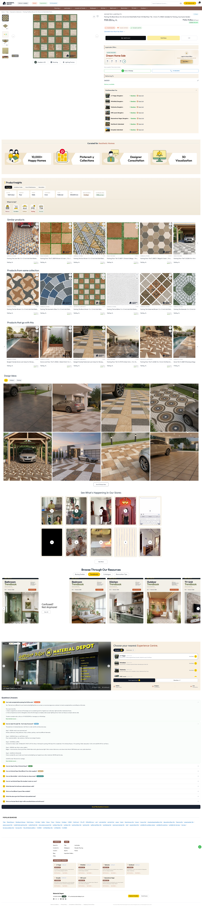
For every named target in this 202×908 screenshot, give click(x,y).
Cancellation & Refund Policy (75, 904)
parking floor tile (76, 825)
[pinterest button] (65, 899)
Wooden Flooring (78, 848)
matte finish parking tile (20, 825)
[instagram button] (56, 899)
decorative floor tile (169, 822)
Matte (43, 822)
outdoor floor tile (57, 825)
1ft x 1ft (82, 822)
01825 (70, 822)
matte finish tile (33, 825)
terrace (183, 825)
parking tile (86, 825)
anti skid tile (102, 822)
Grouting (55, 62)
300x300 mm (90, 822)
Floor (52, 822)
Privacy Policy (64, 904)
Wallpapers (67, 848)
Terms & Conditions (54, 904)
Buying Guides (80, 574)
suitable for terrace (174, 825)
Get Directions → (58, 873)
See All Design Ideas (101, 484)
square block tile (134, 825)
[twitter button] (58, 899)
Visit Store (163, 38)
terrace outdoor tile (8, 828)
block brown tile (129, 822)
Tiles (7, 12)
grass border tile (188, 822)
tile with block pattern (29, 828)
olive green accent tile (45, 825)
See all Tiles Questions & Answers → (101, 807)
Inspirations (43, 3)
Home (3, 12)
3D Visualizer (53, 3)
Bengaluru (118, 650)
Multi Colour (30, 822)
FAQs (54, 856)
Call (64, 896)
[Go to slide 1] (5, 18)
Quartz (65, 850)
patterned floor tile (96, 825)
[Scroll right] (198, 608)
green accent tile (7, 825)
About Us (55, 845)
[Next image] (108, 666)
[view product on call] (189, 38)
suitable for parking (161, 825)
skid (127, 825)
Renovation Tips (121, 574)
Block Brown (10, 822)
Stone (48, 822)
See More (101, 561)
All (6, 380)
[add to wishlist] (97, 16)
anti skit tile (111, 822)
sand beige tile (107, 825)
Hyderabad (129, 650)
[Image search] (181, 3)
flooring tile (179, 822)
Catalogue (107, 574)
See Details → (65, 873)
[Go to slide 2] (5, 26)
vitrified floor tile (48, 828)
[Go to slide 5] (5, 51)
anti (96, 822)
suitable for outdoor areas (147, 825)
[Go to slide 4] (5, 42)
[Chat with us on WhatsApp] (200, 847)
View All (46, 612)
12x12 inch (76, 822)
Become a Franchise (133, 895)
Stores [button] (34, 3)
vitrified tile (57, 828)
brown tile (143, 822)
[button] (9, 3)
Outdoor (12, 380)
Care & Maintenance (30, 187)
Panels (76, 850)
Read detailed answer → (11, 718)
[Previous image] (4, 666)
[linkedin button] (53, 899)
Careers (55, 850)
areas (117, 822)
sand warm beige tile (118, 825)
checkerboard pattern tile (155, 822)
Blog (54, 853)
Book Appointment (133, 680)
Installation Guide (18, 187)
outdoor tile (67, 825)
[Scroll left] (3, 608)
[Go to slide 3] (5, 34)
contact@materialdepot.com (77, 896)
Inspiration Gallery (68, 853)
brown (137, 822)
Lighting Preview (70, 62)
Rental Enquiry (144, 896)
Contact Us (56, 848)
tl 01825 (39, 828)
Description (41, 187)
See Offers (186, 61)
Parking (19, 380)
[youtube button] (61, 899)
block (121, 822)
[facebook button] (63, 899)
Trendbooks (94, 574)
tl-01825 (64, 828)
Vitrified (37, 822)
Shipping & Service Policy (89, 904)
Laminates (77, 845)
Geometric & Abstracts (15, 12)
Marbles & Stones (20, 822)
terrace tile (18, 828)
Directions (133, 95)
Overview (8, 187)
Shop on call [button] (191, 3)
